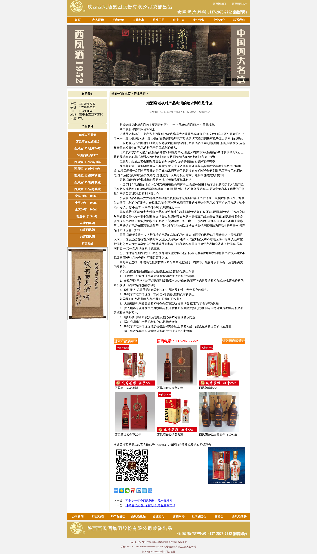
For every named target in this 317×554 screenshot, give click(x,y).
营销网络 (179, 516)
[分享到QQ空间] (121, 490)
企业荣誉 (199, 19)
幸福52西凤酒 (87, 134)
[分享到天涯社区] (144, 490)
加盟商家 (138, 19)
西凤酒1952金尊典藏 (87, 189)
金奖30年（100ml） (87, 202)
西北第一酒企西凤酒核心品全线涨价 (148, 500)
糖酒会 (219, 516)
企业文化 (158, 516)
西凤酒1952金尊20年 (87, 148)
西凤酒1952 (204, 112)
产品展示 (98, 19)
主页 (128, 93)
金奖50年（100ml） (87, 195)
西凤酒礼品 (138, 516)
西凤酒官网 (219, 3)
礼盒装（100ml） (87, 216)
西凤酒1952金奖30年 (87, 162)
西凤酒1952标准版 (87, 141)
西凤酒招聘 (239, 516)
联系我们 (239, 19)
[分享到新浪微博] (133, 490)
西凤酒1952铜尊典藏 (87, 175)
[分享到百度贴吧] (138, 490)
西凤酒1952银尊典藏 (87, 182)
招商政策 (118, 19)
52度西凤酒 (87, 229)
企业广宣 (179, 19)
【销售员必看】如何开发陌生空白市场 (150, 505)
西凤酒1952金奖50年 (87, 168)
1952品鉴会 (118, 516)
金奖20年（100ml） (87, 209)
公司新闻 (78, 516)
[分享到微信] (127, 490)
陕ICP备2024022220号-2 (153, 551)
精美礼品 (87, 243)
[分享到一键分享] (150, 490)
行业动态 (139, 93)
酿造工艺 (158, 19)
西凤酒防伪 (199, 516)
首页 (78, 19)
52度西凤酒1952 (87, 155)
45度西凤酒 (87, 223)
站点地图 (170, 551)
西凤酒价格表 (239, 3)
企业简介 (219, 19)
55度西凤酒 (87, 236)
